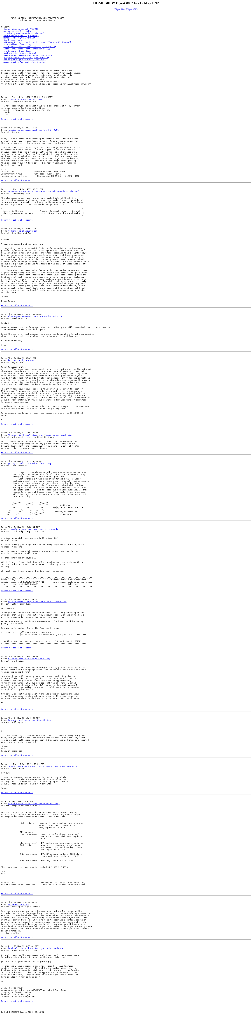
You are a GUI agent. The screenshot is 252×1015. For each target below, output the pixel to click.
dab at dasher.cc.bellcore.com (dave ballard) (34, 803)
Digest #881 (120, 9)
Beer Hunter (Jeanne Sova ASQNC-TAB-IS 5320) (29, 55)
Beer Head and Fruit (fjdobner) (21, 36)
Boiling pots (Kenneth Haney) (20, 53)
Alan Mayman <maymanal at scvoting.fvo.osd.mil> (35, 316)
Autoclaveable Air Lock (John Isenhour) (26, 62)
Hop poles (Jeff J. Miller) (19, 31)
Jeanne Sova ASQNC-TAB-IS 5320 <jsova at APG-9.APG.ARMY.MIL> (42, 766)
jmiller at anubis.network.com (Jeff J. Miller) (35, 130)
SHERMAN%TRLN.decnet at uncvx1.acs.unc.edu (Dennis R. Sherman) (43, 191)
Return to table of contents (17, 119)
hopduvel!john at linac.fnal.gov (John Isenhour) (35, 948)
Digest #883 (132, 9)
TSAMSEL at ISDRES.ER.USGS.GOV (25, 99)
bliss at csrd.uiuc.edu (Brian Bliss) (29, 659)
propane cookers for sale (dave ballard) (26, 57)
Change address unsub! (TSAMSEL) (22, 29)
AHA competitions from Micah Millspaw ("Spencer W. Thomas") (37, 42)
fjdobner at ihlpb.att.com (22, 231)
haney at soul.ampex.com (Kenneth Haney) (31, 720)
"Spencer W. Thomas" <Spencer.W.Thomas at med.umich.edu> (40, 435)
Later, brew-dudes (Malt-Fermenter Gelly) (27, 49)
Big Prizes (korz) (13, 40)
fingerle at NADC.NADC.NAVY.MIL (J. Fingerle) (34, 529)
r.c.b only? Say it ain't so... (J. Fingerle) (30, 46)
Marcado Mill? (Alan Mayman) (19, 38)
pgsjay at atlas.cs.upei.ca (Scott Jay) (30, 463)
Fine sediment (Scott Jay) (18, 44)
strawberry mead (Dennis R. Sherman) (24, 33)
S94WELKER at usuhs (18, 904)
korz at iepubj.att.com (21, 360)
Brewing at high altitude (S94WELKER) (25, 60)
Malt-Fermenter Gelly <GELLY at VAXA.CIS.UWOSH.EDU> (37, 602)
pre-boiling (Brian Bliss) (18, 51)
